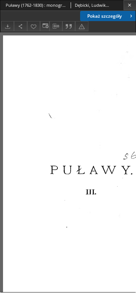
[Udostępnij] (20, 26)
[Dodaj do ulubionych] (33, 26)
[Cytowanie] (68, 26)
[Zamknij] (130, 5)
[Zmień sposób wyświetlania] (44, 26)
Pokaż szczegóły (104, 16)
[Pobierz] (7, 26)
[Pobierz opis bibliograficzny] (55, 26)
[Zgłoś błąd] (81, 26)
